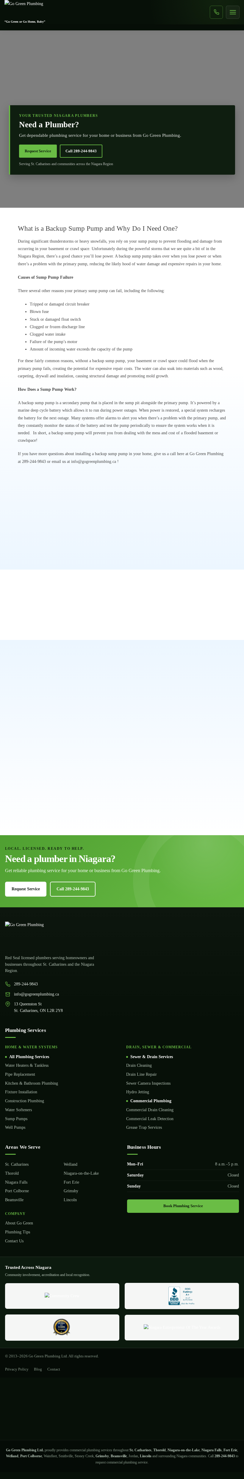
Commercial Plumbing (150, 1101)
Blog (38, 1369)
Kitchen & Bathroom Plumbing (31, 1083)
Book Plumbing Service (183, 1206)
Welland (70, 1164)
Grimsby (71, 1191)
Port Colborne (17, 1191)
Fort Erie (71, 1182)
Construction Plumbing (24, 1101)
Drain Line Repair (141, 1074)
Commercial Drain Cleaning (149, 1110)
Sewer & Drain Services (151, 1057)
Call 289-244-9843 (81, 151)
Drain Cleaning (139, 1065)
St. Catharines (17, 1164)
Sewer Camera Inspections (148, 1083)
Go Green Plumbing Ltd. (25, 1450)
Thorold (12, 1173)
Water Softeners (18, 1110)
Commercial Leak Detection (149, 1119)
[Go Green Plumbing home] (122, 935)
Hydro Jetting (137, 1092)
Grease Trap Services (144, 1127)
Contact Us (14, 1241)
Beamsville (14, 1200)
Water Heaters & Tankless (27, 1065)
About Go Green (19, 1223)
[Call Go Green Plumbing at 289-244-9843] (216, 12)
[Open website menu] (233, 12)
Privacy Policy (17, 1369)
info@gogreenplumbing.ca (36, 994)
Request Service (38, 151)
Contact (53, 1369)
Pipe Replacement (20, 1074)
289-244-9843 (26, 984)
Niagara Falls (16, 1182)
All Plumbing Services (29, 1057)
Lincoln (70, 1200)
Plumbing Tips (17, 1232)
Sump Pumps (16, 1119)
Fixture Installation (21, 1092)
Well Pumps (15, 1127)
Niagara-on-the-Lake (81, 1173)
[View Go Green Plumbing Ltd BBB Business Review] (181, 1296)
